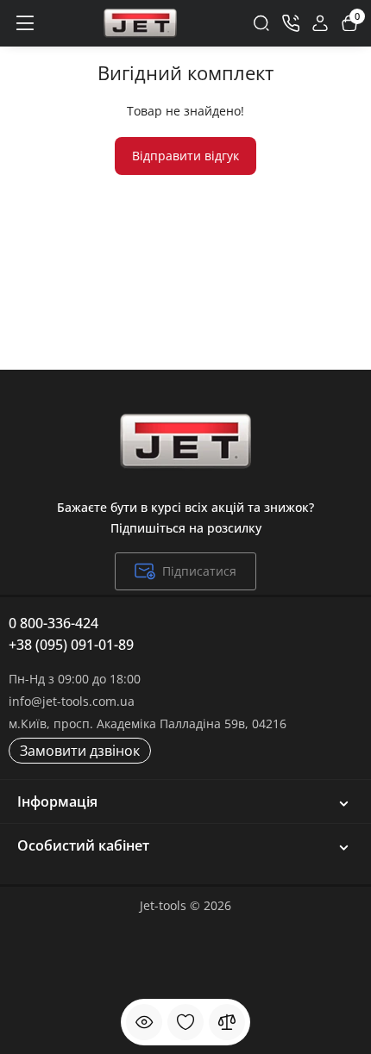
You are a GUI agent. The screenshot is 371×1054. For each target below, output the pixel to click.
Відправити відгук (185, 155)
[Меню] (25, 23)
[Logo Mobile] (140, 23)
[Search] (261, 23)
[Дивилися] (144, 1022)
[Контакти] (291, 23)
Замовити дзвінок (80, 750)
